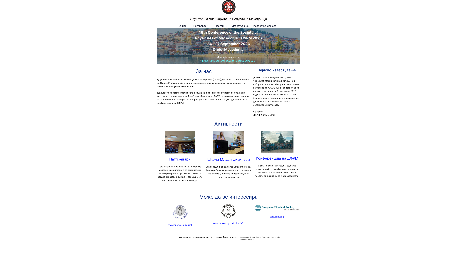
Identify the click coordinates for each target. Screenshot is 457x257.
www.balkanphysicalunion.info (228, 223)
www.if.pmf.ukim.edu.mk (180, 225)
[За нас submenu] (188, 26)
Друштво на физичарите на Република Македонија (228, 19)
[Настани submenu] (226, 26)
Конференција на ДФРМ (277, 158)
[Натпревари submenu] (209, 26)
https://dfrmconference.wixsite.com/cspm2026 (228, 60)
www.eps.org (277, 216)
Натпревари (180, 159)
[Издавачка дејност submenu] (277, 26)
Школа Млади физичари (228, 159)
